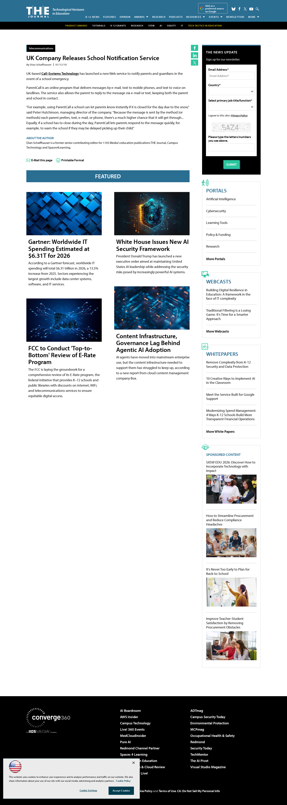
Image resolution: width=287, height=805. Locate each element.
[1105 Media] (49, 753)
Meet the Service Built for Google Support (230, 396)
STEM (151, 25)
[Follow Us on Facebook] (239, 9)
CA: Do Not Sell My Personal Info (198, 791)
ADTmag (196, 710)
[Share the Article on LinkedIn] (194, 55)
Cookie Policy (143, 791)
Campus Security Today (207, 717)
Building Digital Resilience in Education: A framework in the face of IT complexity (228, 294)
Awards (139, 16)
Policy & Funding (218, 234)
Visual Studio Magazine (208, 767)
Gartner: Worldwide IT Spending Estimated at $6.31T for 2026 (58, 248)
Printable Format (72, 160)
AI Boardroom (130, 710)
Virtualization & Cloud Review (142, 767)
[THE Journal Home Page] (55, 11)
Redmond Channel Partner (140, 748)
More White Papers (220, 431)
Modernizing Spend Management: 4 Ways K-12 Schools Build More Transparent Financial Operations (231, 414)
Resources (193, 16)
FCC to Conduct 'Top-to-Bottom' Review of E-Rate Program (62, 355)
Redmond (197, 742)
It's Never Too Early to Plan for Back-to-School (228, 571)
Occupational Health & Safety (212, 735)
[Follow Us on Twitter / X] (245, 9)
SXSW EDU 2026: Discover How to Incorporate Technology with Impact (230, 466)
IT (182, 25)
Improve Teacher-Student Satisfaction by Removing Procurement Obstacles (224, 623)
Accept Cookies (121, 790)
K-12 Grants (118, 25)
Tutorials (98, 25)
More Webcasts (217, 331)
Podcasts (176, 16)
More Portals (215, 259)
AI (161, 25)
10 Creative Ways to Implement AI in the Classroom (230, 380)
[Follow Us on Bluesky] (233, 9)
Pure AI (125, 742)
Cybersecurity (216, 211)
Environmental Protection (209, 723)
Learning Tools (216, 222)
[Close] (133, 762)
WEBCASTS (218, 281)
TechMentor (199, 754)
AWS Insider (129, 717)
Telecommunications (41, 48)
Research (159, 16)
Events (214, 16)
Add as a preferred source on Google (214, 8)
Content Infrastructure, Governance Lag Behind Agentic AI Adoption (148, 342)
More (252, 16)
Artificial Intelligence (221, 199)
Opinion (125, 16)
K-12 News (93, 16)
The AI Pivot (199, 760)
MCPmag (197, 729)
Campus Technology (135, 723)
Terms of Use (167, 791)
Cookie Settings (88, 790)
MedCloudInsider (133, 735)
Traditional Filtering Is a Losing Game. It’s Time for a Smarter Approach (228, 314)
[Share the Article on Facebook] (194, 47)
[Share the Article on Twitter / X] (194, 62)
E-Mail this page (41, 160)
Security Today (201, 748)
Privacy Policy (239, 115)
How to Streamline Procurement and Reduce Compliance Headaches (230, 520)
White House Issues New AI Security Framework (152, 245)
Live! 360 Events (132, 729)
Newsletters (235, 16)
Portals (216, 190)
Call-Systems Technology (60, 73)
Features (109, 16)
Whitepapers (222, 353)
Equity (171, 25)
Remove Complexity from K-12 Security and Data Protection (228, 364)
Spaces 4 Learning (133, 754)
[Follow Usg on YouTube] (251, 9)
